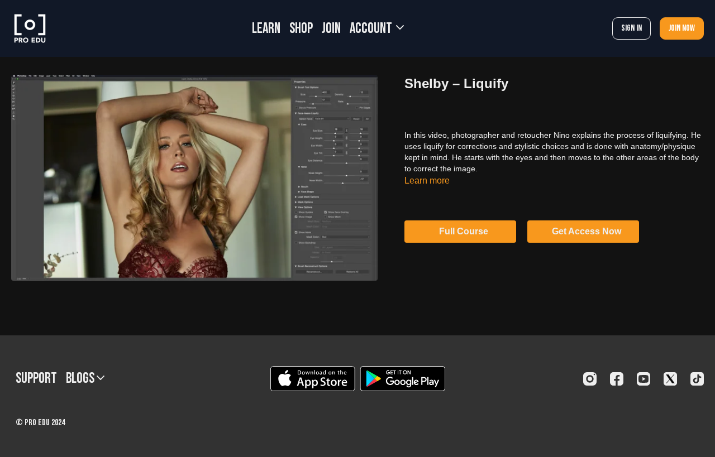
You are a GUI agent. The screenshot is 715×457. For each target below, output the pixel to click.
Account (372, 28)
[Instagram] (590, 379)
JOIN (331, 28)
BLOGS (81, 378)
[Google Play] (403, 378)
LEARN (266, 28)
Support (36, 378)
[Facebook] (616, 379)
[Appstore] (312, 378)
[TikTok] (697, 379)
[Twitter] (670, 379)
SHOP (301, 28)
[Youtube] (643, 379)
